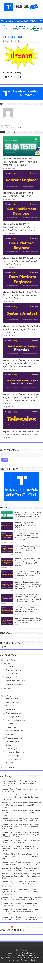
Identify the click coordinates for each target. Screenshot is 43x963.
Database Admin (12, 706)
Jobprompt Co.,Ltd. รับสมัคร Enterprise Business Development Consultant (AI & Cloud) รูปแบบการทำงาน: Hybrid (19, 884)
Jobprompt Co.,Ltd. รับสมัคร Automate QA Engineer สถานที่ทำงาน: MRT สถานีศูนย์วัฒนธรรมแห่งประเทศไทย (20, 911)
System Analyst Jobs (13, 756)
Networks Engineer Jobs (14, 731)
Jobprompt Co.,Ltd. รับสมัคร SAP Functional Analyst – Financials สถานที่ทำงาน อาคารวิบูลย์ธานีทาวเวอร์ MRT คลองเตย (21, 363)
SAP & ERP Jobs (12, 749)
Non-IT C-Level (11, 677)
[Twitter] (21, 950)
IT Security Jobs (11, 724)
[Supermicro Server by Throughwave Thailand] (21, 28)
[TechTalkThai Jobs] (21, 7)
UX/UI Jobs (9, 763)
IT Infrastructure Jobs (14, 713)
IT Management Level (14, 670)
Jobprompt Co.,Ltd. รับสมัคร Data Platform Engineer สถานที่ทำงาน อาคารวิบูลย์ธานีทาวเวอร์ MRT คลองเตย (21, 295)
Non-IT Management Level (15, 681)
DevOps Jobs (10, 709)
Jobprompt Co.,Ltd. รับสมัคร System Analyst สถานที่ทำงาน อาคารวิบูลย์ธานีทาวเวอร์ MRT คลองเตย (21, 329)
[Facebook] (19, 950)
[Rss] (17, 950)
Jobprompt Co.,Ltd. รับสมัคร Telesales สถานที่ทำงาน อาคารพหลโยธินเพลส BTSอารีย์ (26, 609)
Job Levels (7, 664)
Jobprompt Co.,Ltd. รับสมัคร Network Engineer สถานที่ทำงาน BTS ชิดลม (26, 525)
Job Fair (8, 691)
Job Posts (7, 696)
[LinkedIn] (24, 950)
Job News (7, 689)
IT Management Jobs (13, 717)
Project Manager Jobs (13, 741)
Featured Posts (9, 660)
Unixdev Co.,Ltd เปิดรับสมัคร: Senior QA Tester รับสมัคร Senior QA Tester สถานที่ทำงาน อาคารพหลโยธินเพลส (20, 162)
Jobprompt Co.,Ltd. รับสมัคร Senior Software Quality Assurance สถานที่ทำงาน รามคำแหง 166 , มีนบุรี (28, 620)
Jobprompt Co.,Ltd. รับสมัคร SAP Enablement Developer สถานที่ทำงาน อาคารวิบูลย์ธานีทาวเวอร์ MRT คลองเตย (20, 227)
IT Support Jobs (11, 727)
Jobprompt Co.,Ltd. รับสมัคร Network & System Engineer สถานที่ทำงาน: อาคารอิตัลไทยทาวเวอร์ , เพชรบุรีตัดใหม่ (19, 892)
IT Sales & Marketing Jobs (15, 720)
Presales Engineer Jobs (14, 738)
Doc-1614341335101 (13, 126)
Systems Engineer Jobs (14, 759)
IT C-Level (9, 666)
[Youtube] (26, 950)
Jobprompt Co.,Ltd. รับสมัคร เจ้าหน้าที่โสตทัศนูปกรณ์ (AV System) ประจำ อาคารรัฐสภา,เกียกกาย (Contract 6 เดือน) (21, 876)
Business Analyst (12, 699)
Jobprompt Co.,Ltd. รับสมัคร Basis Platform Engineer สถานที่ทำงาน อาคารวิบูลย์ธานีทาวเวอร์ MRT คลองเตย (21, 261)
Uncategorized (9, 767)
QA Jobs (8, 745)
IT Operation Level (12, 674)
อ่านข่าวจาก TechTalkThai (12, 930)
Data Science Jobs (12, 702)
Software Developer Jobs (15, 752)
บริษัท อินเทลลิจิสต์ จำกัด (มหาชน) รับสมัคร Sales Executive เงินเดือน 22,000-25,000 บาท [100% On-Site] (20, 856)
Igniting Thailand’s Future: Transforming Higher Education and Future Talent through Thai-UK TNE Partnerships (20, 848)
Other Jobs (9, 734)
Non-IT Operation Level (14, 684)
